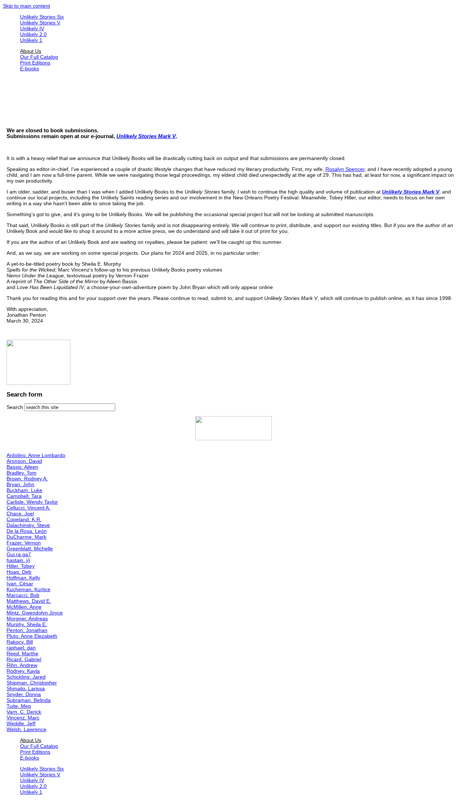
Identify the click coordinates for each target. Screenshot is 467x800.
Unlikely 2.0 (33, 34)
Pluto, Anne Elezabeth (32, 636)
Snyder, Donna (24, 694)
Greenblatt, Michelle (30, 548)
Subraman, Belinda (29, 700)
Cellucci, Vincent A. (28, 508)
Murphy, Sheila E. (27, 624)
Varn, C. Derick (24, 712)
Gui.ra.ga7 (19, 554)
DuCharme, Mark (26, 537)
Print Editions (35, 63)
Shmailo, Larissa (26, 688)
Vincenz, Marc (23, 718)
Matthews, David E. (29, 601)
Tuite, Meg (19, 706)
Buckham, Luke (24, 490)
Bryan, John (20, 484)
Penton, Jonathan (27, 630)
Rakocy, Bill (20, 642)
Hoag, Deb (19, 572)
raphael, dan (21, 648)
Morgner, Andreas (27, 618)
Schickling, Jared (26, 677)
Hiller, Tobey (21, 566)
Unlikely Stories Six (42, 17)
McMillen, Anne (24, 607)
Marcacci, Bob (23, 595)
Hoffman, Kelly (23, 578)
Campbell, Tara (24, 496)
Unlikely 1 (31, 40)
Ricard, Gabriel (24, 659)
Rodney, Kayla (23, 671)
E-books (29, 68)
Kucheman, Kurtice (28, 589)
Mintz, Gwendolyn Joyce (35, 613)
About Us (30, 51)
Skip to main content (26, 6)
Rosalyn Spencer (344, 169)
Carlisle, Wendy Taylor (32, 502)
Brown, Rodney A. (27, 478)
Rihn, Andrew (22, 665)
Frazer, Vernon (24, 543)
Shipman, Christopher (32, 683)
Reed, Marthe (22, 653)
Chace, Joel (20, 513)
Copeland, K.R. (24, 519)
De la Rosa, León (27, 531)
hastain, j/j (18, 560)
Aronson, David (24, 461)
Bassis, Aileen (22, 467)
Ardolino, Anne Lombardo (36, 455)
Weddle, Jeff (21, 723)
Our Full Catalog (39, 57)
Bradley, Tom (21, 473)
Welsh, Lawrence (26, 729)
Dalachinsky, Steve (28, 525)
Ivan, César (20, 583)
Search (15, 407)
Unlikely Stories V (40, 23)
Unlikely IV (32, 28)
